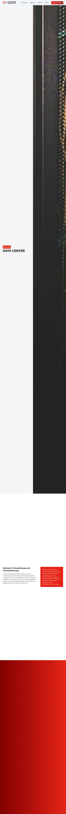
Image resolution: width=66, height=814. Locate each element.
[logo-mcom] (9, 2)
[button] (28, 2)
